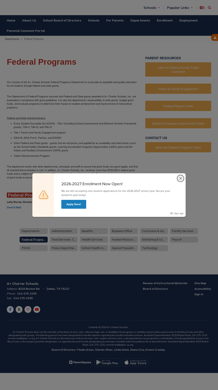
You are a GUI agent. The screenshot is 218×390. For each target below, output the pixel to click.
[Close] (180, 178)
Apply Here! (73, 204)
